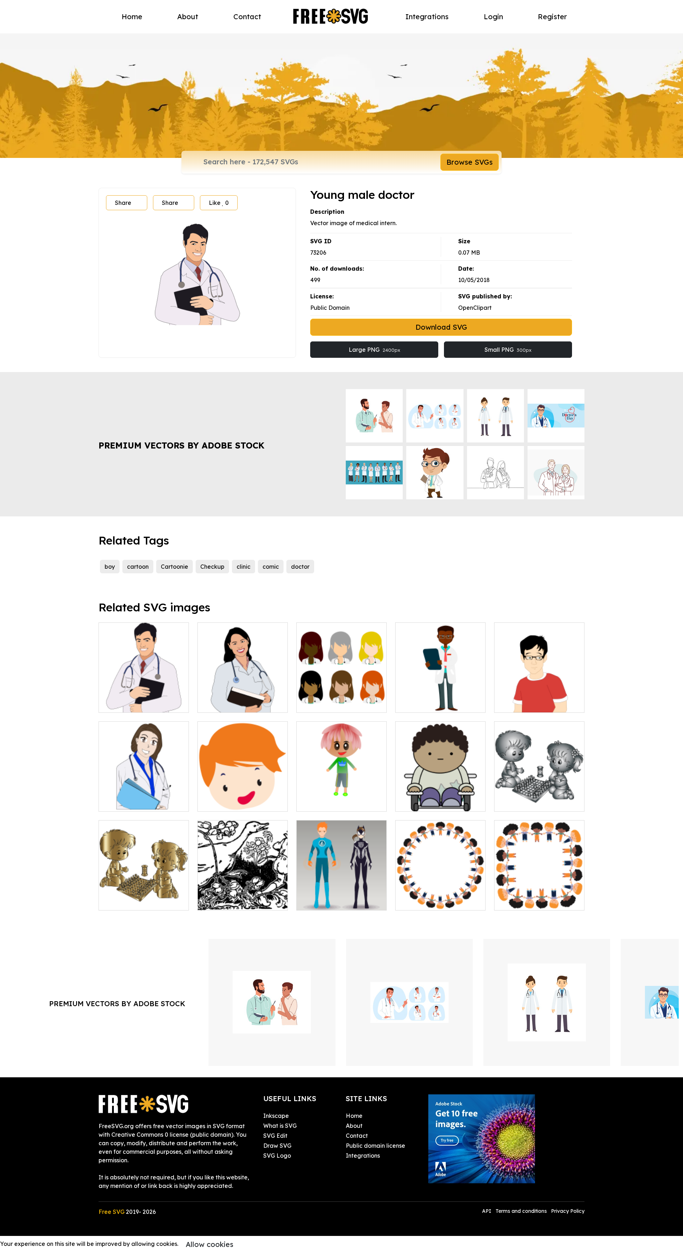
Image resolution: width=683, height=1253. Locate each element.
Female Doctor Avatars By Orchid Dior (341, 698)
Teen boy (514, 702)
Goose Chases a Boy (233, 900)
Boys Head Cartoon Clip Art (243, 797)
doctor (300, 566)
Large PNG (374, 349)
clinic (243, 566)
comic (271, 566)
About (187, 16)
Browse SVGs (469, 162)
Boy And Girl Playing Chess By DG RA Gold (143, 896)
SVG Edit (275, 1135)
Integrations (427, 16)
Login (493, 16)
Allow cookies (209, 1244)
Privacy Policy (567, 1211)
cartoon (138, 566)
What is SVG (280, 1125)
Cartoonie (174, 566)
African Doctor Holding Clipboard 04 (440, 698)
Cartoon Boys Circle (430, 900)
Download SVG (441, 327)
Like (219, 202)
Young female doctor (234, 702)
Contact (247, 16)
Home (132, 16)
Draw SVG (277, 1145)
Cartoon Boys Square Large (539, 896)
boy (110, 566)
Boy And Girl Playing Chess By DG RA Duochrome (539, 797)
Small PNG (508, 349)
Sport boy (317, 801)
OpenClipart (475, 307)
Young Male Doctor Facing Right (144, 698)
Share (123, 202)
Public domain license (375, 1145)
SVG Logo (277, 1155)
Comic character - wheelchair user (440, 797)
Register (552, 16)
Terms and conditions (521, 1211)
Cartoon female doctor (138, 801)
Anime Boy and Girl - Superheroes (341, 896)
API (487, 1211)
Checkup (212, 566)
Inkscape (276, 1115)
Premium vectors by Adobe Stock (181, 445)
